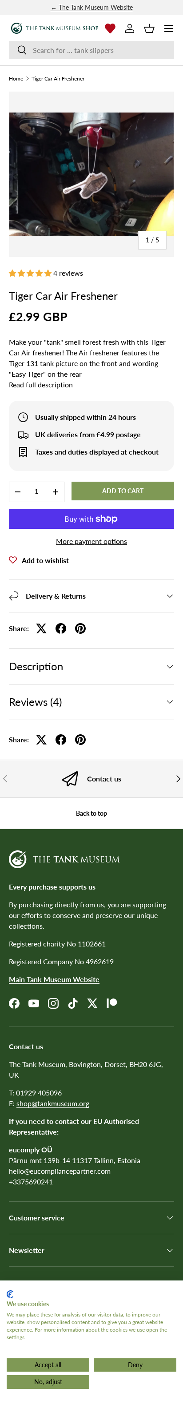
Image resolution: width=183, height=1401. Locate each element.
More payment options (91, 541)
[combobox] (91, 50)
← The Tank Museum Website (92, 7)
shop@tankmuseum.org (52, 1103)
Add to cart (122, 491)
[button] (149, 28)
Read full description (41, 384)
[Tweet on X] (41, 628)
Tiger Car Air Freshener (58, 78)
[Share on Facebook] (61, 628)
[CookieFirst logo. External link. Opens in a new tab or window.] (10, 1294)
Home (16, 78)
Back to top (91, 813)
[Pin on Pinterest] (80, 628)
